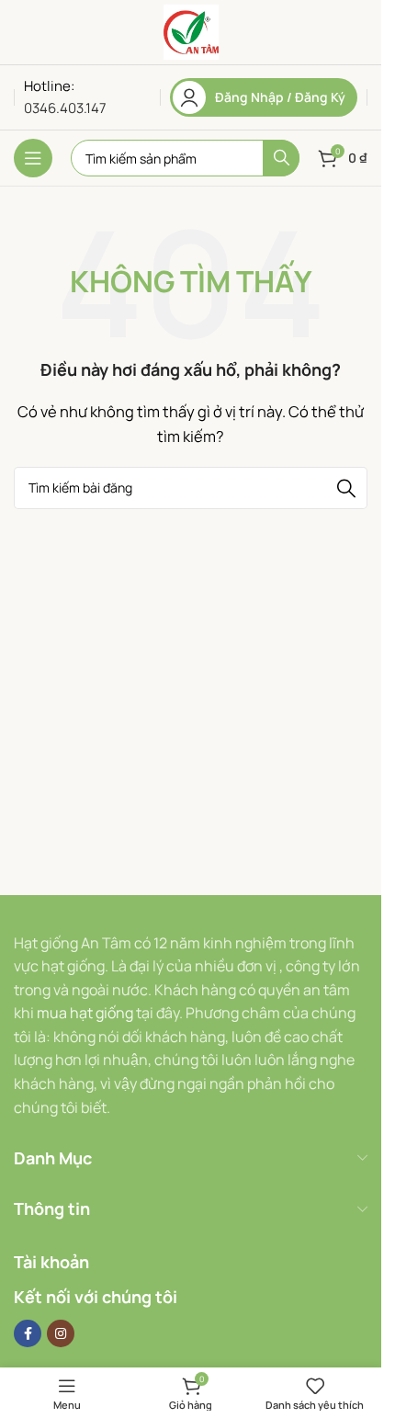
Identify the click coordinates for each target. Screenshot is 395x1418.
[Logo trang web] (191, 30)
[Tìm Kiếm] (281, 158)
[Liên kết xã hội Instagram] (60, 1333)
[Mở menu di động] (33, 158)
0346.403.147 (65, 108)
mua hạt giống (85, 1013)
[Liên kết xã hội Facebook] (27, 1333)
